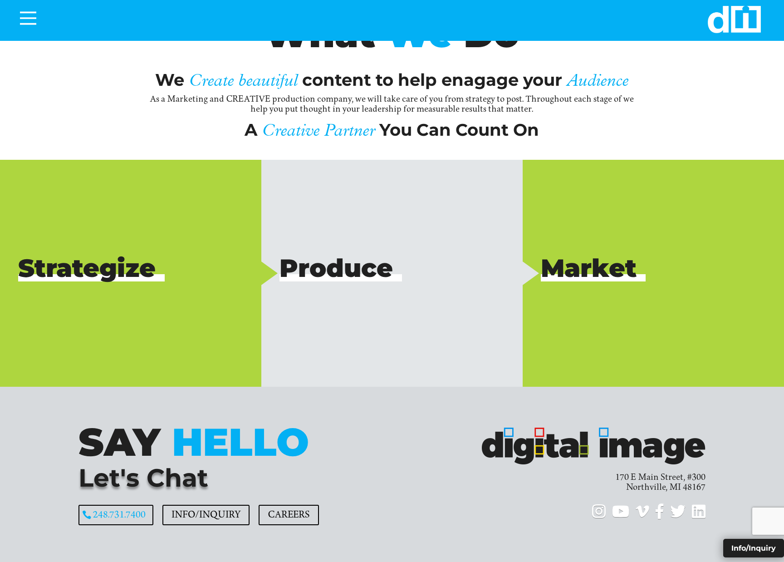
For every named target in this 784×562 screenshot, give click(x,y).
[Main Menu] (28, 18)
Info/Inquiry (206, 514)
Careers (289, 514)
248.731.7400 (119, 514)
